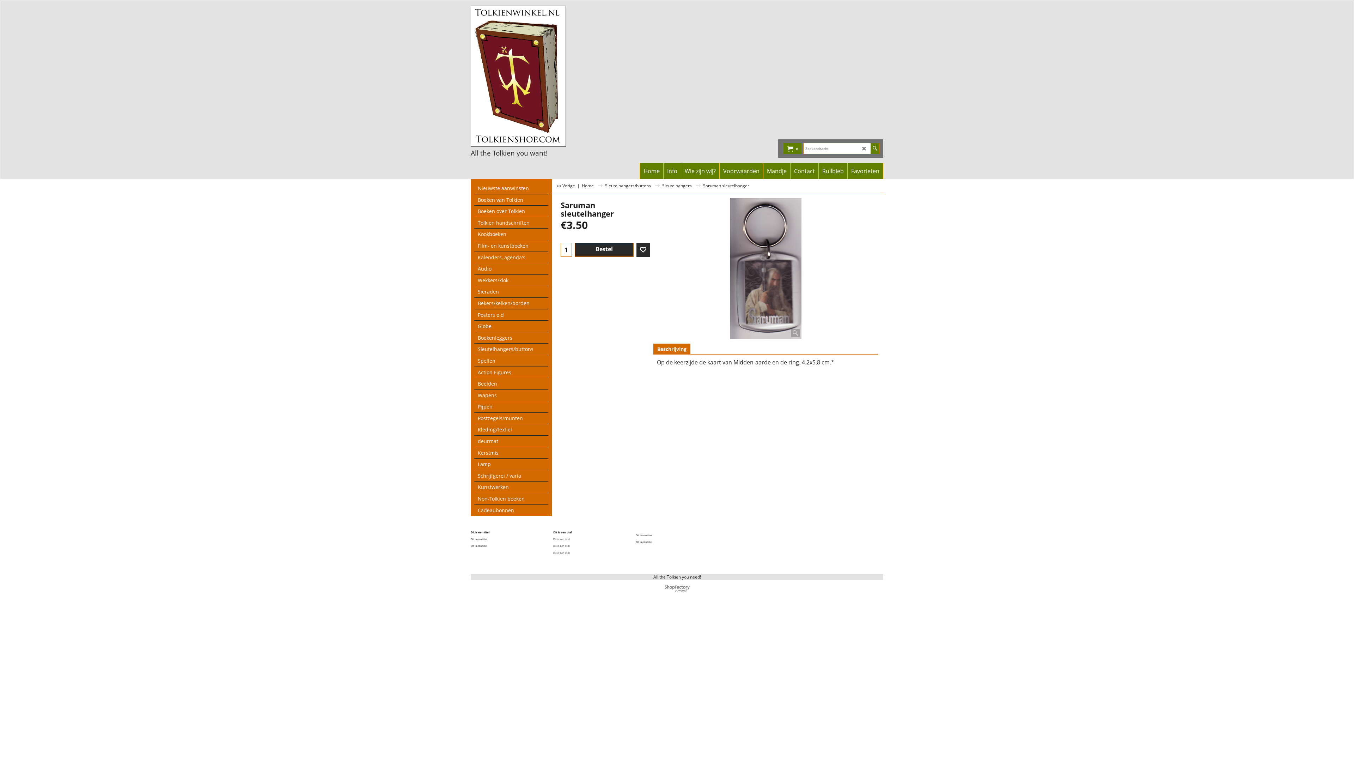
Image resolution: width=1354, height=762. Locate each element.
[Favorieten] (643, 249)
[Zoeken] (875, 148)
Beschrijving (672, 349)
